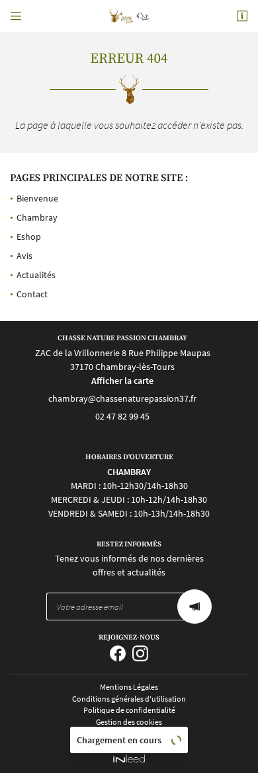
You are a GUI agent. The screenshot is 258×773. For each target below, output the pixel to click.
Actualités (36, 275)
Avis (24, 256)
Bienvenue (37, 198)
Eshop (29, 236)
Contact (32, 294)
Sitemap (129, 734)
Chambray (37, 217)
